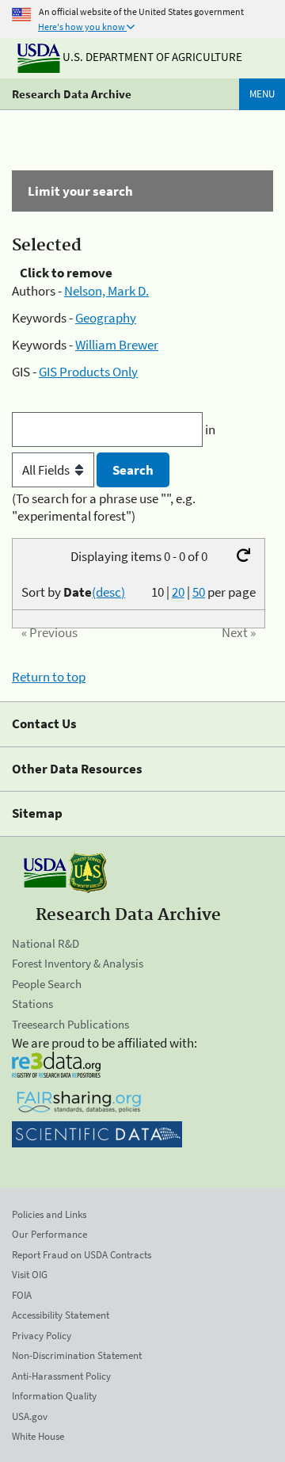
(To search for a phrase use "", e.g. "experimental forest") (104, 507)
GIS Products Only (88, 371)
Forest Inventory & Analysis (77, 963)
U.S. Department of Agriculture (151, 56)
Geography (105, 317)
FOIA (22, 1295)
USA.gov (30, 1416)
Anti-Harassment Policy (61, 1376)
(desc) (108, 592)
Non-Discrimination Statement (77, 1355)
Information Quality (54, 1396)
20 (178, 592)
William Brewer (116, 344)
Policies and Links (49, 1214)
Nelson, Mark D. (106, 291)
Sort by (73, 592)
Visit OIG (30, 1274)
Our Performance (49, 1234)
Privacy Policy (41, 1335)
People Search (47, 983)
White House (38, 1436)
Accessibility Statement (60, 1315)
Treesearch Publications (70, 1024)
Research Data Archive (71, 93)
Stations (32, 1003)
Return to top (49, 676)
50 (198, 592)
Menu (262, 94)
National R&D (45, 943)
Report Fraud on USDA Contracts (81, 1255)
